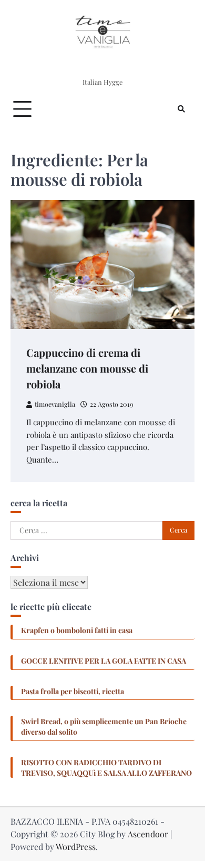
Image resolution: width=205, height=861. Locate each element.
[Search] (181, 109)
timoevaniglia (55, 403)
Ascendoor (148, 833)
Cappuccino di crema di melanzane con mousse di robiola (87, 368)
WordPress (76, 846)
